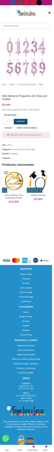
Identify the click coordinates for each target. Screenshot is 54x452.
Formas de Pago (26, 292)
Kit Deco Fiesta (26, 335)
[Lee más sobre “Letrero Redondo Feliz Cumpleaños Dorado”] (4, 190)
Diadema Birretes (38, 195)
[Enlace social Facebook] (13, 2)
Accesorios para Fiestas (26, 84)
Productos (26, 279)
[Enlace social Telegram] (24, 158)
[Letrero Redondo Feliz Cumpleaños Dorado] (13, 181)
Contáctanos (26, 301)
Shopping (13, 154)
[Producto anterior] (3, 90)
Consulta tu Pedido (26, 373)
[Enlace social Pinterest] (32, 2)
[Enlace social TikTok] (39, 2)
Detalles (26, 326)
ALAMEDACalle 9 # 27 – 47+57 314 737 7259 (26, 386)
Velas (41, 84)
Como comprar (26, 288)
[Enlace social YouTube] (26, 2)
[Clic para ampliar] (7, 76)
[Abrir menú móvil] (3, 13)
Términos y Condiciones (26, 368)
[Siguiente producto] (9, 90)
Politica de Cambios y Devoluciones (26, 359)
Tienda (12, 84)
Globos (26, 312)
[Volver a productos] (6, 90)
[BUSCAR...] (47, 26)
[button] (6, 438)
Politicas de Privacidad (26, 355)
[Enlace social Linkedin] (21, 158)
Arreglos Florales (26, 317)
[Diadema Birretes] (38, 181)
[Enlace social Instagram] (19, 2)
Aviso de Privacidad (26, 350)
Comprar (20, 121)
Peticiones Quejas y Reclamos (26, 364)
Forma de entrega (26, 297)
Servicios (26, 283)
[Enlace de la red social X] (15, 158)
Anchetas (26, 321)
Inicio (4, 84)
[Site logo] (26, 14)
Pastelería (26, 330)
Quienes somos (26, 274)
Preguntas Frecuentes (26, 346)
